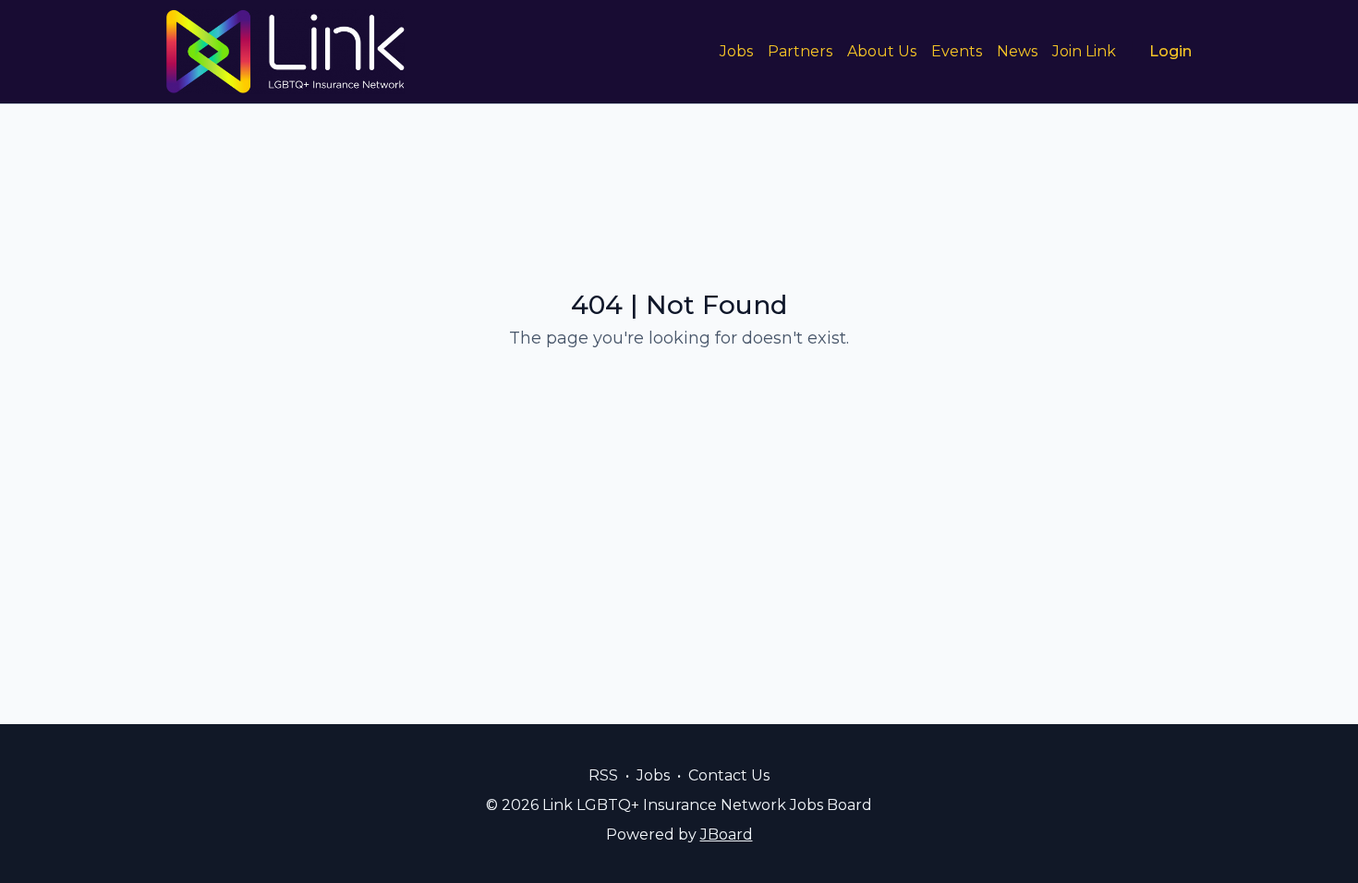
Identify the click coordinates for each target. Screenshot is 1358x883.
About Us (881, 51)
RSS (603, 775)
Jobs (736, 51)
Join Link (1084, 51)
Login (1170, 51)
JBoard (726, 834)
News (1017, 51)
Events (956, 51)
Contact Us (729, 775)
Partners (800, 51)
